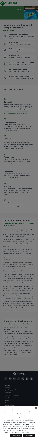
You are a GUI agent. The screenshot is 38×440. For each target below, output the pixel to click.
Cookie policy (25, 432)
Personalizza (16, 435)
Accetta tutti (29, 435)
